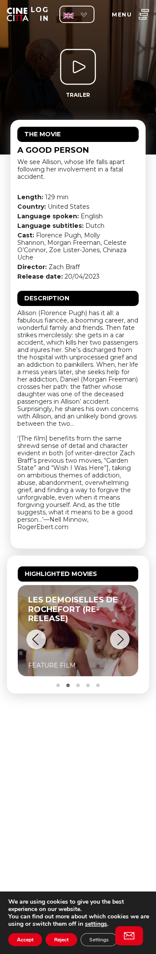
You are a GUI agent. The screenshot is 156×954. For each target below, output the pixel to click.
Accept (25, 939)
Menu (122, 14)
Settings (99, 939)
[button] (36, 639)
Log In (40, 14)
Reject (61, 939)
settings (96, 924)
